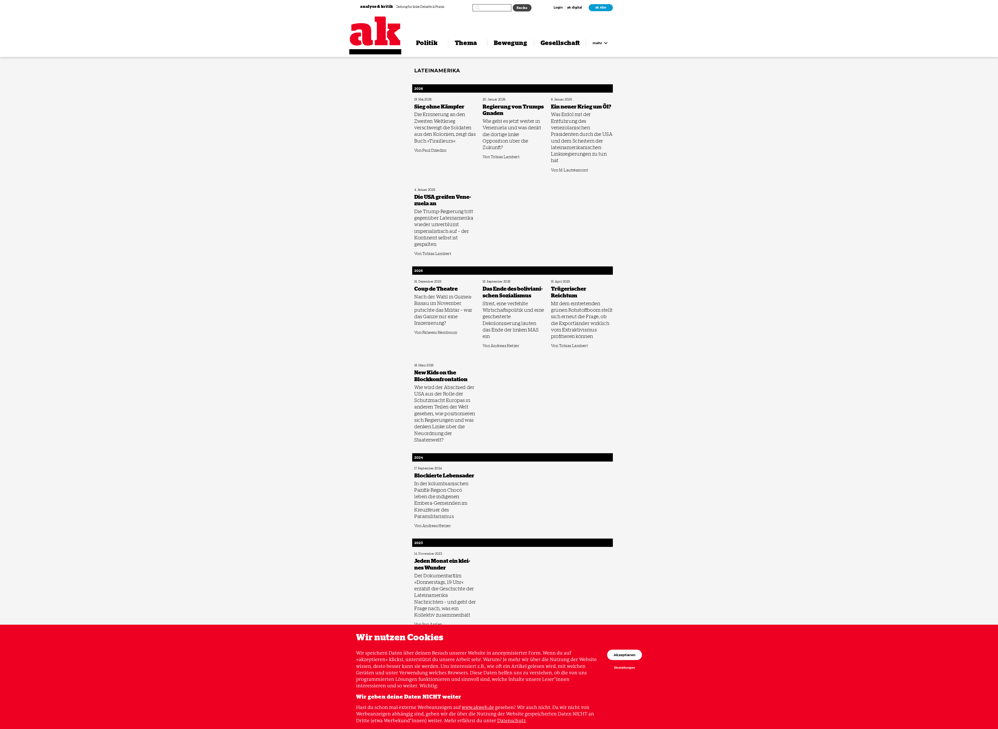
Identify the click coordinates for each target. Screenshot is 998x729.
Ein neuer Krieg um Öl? (564, 99)
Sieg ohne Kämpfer (425, 99)
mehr (598, 43)
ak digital (574, 7)
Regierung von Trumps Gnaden (500, 99)
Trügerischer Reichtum (564, 281)
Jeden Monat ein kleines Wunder (433, 553)
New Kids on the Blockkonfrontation (435, 365)
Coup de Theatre (424, 281)
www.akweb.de (478, 707)
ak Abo (600, 7)
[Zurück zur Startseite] (375, 31)
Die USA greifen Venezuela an (431, 189)
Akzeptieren (624, 655)
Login (558, 7)
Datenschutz (511, 720)
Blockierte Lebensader (427, 468)
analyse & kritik (377, 6)
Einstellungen (624, 667)
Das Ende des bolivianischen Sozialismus (506, 281)
